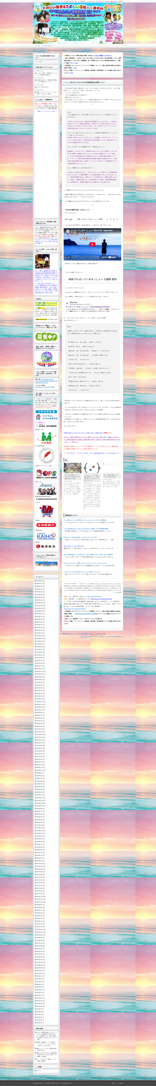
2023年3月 (39, 693)
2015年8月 (39, 940)
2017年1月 (39, 893)
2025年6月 (39, 619)
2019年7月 (39, 811)
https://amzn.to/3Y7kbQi (94, 596)
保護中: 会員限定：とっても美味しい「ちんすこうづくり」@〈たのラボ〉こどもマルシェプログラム (47, 1044)
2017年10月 (40, 869)
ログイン (39, 1070)
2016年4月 (39, 918)
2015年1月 (39, 959)
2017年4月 (39, 885)
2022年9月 (39, 710)
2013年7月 (39, 1009)
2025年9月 (39, 611)
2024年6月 (39, 652)
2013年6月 (39, 1011)
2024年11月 (40, 638)
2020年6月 (39, 781)
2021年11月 (40, 737)
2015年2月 (39, 957)
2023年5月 (39, 688)
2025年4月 (39, 624)
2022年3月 (39, 726)
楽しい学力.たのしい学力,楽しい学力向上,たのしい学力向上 (106, 583)
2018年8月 (39, 841)
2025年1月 (39, 633)
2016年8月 (39, 907)
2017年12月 (40, 863)
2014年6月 (39, 979)
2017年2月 (39, 891)
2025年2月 (39, 630)
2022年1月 (39, 732)
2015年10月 (40, 935)
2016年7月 (39, 910)
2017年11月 (40, 866)
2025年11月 (40, 605)
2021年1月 (39, 764)
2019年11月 (40, 800)
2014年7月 (39, 976)
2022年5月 (39, 721)
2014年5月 (39, 981)
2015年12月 (40, 929)
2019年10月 (40, 803)
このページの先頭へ (118, 1083)
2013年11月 (40, 998)
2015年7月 (39, 943)
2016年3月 (39, 921)
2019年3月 (39, 822)
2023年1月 (39, 699)
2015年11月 (40, 932)
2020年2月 (39, 792)
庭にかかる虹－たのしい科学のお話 (74, 546)
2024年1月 (39, 666)
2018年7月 (39, 844)
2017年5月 (39, 882)
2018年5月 (39, 849)
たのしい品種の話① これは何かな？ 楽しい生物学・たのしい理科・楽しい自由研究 (88, 554)
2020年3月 (39, 789)
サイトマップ (48, 45)
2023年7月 (39, 682)
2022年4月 (39, 723)
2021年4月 (39, 756)
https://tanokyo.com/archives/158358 (74, 609)
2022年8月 (39, 712)
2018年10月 (40, 836)
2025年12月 (40, 602)
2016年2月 (39, 924)
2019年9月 (39, 806)
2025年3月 (39, 627)
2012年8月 (39, 1020)
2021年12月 (40, 734)
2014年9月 (39, 970)
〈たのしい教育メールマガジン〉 (103, 55)
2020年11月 (40, 770)
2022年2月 (39, 729)
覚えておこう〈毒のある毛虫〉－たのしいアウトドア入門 (80, 537)
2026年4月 (39, 591)
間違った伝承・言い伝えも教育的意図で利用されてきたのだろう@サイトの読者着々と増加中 (47, 1054)
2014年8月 (39, 973)
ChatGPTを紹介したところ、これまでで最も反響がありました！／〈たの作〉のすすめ (84, 633)
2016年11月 (40, 899)
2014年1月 (39, 992)
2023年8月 (39, 679)
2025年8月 (39, 613)
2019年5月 (39, 817)
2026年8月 (39, 581)
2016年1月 (39, 926)
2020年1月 (39, 795)
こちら (76, 63)
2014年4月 (39, 984)
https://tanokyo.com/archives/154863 (45, 387)
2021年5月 (39, 753)
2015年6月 (39, 946)
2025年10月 (40, 608)
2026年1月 (39, 600)
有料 (105, 437)
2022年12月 (40, 701)
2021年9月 (39, 742)
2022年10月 (40, 707)
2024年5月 (39, 655)
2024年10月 (40, 641)
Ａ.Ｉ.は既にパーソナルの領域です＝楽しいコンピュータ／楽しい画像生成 (85, 520)
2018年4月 (39, 852)
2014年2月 (39, 990)
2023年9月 (39, 677)
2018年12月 (40, 830)
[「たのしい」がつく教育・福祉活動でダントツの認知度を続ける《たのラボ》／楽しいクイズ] (92, 468)
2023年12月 (40, 668)
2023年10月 (40, 674)
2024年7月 (39, 649)
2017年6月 (39, 880)
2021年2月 (39, 762)
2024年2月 (39, 663)
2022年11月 (40, 704)
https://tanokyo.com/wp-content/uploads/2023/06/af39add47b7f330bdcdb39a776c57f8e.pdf (46, 381)
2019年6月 (39, 814)
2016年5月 (39, 915)
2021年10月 (40, 740)
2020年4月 (39, 786)
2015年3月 (39, 954)
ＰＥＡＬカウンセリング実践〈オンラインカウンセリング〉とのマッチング (85, 563)
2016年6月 (39, 913)
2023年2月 (39, 696)
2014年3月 (39, 987)
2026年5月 (39, 589)
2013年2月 (39, 1017)
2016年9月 (39, 904)
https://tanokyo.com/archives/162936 (86, 613)
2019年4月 (39, 819)
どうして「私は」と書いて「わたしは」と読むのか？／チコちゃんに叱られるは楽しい (101, 636)
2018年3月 (39, 855)
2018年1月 (39, 860)
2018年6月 (39, 847)
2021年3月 (39, 759)
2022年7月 (39, 715)
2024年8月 (39, 646)
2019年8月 (39, 808)
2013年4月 (39, 1014)
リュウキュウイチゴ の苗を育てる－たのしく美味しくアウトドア (82, 571)
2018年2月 (39, 858)
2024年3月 (39, 660)
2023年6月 (39, 685)
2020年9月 (39, 773)
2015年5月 (39, 948)
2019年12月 (40, 797)
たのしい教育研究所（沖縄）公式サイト (51, 1083)
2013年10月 (40, 1000)
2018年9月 (39, 839)
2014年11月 (40, 965)
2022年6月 (39, 718)
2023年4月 (39, 690)
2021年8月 (39, 745)
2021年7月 (39, 748)
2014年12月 (40, 962)
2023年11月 (40, 671)
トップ (38, 45)
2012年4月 (39, 1022)
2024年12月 (40, 635)
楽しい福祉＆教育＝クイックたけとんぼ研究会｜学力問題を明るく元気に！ (72, 476)
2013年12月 (40, 995)
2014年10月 (40, 968)
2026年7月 (39, 583)
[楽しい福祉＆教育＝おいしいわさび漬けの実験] (112, 468)
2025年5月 (39, 622)
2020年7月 (39, 778)
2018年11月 (40, 833)
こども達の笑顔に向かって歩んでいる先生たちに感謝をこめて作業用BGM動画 (86, 528)
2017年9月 (39, 871)
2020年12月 (40, 767)
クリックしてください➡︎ (41, 561)
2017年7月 (39, 877)
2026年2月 (39, 597)
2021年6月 (39, 751)
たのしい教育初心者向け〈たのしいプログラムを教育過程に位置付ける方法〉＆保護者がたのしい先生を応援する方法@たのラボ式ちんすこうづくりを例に (47, 1036)
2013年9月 (39, 1003)
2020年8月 (39, 775)
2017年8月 (39, 874)
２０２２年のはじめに (42, 87)
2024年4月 (39, 657)
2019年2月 (39, 825)
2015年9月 (39, 937)
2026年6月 (39, 586)
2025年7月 (39, 616)
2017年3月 (39, 888)
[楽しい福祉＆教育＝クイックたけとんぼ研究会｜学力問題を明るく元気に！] (72, 468)
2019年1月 (39, 828)
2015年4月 (39, 951)
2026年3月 (39, 594)
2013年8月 (39, 1006)
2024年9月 (39, 644)
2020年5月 (39, 784)
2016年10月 (40, 902)
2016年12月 (40, 896)
